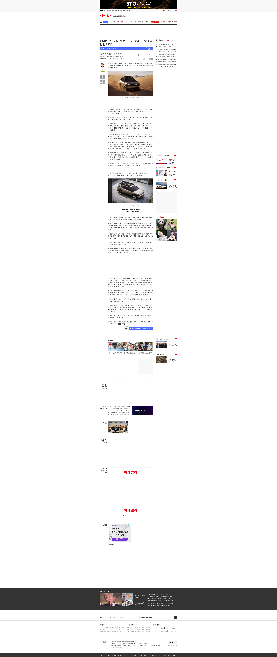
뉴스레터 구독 (145, 378)
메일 (101, 79)
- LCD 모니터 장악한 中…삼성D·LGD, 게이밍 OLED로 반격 (112, 627)
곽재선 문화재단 (172, 631)
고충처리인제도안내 (144, 655)
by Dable (105, 442)
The (174, 21)
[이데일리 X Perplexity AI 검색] (126, 48)
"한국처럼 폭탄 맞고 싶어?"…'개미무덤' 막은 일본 (159, 594)
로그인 (176, 10)
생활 (125, 21)
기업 (114, 21)
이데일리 (113, 15)
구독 (168, 10)
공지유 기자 (102, 69)
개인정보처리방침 (171, 655)
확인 (175, 617)
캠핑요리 (155, 631)
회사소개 (102, 655)
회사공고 (108, 655)
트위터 (104, 76)
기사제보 (164, 655)
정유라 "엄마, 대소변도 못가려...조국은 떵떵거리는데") (120, 410)
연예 (175, 40)
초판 (173, 10)
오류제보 (158, 655)
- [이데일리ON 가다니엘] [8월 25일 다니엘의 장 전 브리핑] (138, 627)
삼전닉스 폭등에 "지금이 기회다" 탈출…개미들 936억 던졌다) (121, 406)
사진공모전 (173, 628)
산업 (129, 21)
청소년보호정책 (134, 655)
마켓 (169, 21)
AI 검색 (105, 21)
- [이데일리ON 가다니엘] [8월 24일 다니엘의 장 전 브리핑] (138, 629)
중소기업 (133, 21)
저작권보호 (152, 655)
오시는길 (114, 655)
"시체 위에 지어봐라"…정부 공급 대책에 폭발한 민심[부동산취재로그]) (123, 412)
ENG (164, 10)
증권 (172, 40)
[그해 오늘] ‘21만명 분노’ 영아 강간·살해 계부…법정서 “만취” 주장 (163, 596)
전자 (117, 21)
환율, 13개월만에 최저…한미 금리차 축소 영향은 (159, 605)
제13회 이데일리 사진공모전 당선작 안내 (115, 617)
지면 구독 (151, 378)
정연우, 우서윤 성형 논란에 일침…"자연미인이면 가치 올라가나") (122, 408)
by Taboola (105, 388)
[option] (127, 10)
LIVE (101, 10)
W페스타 (167, 628)
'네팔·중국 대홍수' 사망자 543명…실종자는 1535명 (159, 598)
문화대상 (155, 628)
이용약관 (125, 655)
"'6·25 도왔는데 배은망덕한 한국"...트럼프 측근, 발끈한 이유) (121, 414)
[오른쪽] (127, 422)
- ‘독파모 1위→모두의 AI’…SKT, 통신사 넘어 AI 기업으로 (111, 629)
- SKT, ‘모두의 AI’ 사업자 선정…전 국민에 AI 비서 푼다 (110, 631)
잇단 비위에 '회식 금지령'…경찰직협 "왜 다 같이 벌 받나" (161, 603)
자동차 (121, 21)
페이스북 (101, 76)
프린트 (104, 79)
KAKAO (101, 82)
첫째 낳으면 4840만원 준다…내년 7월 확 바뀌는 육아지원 (161, 600)
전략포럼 (161, 628)
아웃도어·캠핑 (140, 21)
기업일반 (147, 21)
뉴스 (168, 40)
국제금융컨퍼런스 (163, 631)
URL (104, 82)
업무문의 (119, 655)
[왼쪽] (125, 422)
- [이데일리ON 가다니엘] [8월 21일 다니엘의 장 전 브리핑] (138, 631)
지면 (170, 10)
